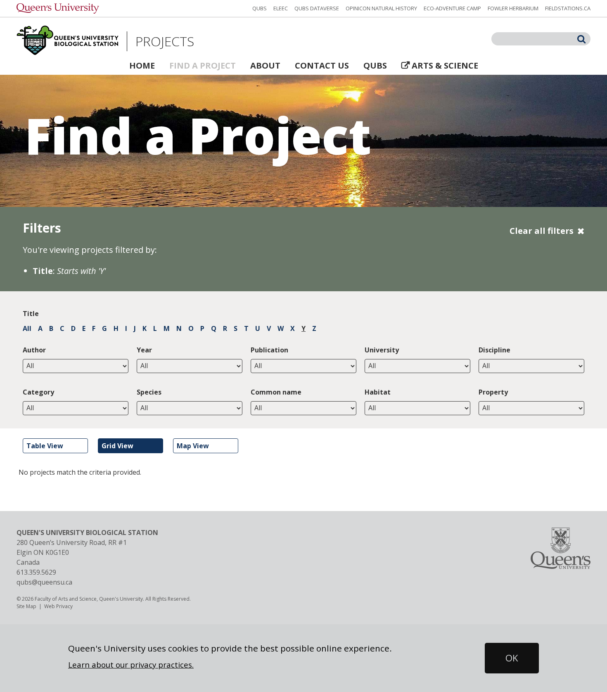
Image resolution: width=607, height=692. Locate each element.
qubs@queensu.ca (44, 582)
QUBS (259, 8)
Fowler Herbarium (513, 8)
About (265, 65)
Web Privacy (58, 606)
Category (38, 392)
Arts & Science (445, 65)
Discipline (494, 349)
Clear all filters (542, 230)
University (382, 349)
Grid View (117, 445)
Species (149, 392)
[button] (512, 658)
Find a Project (202, 65)
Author (34, 349)
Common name (276, 392)
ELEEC (280, 8)
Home (142, 65)
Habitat (378, 392)
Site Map (26, 606)
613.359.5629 (36, 572)
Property (493, 392)
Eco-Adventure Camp (452, 8)
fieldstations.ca (567, 8)
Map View (193, 445)
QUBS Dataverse (316, 8)
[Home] (68, 41)
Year (144, 349)
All (27, 328)
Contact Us (322, 65)
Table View (44, 445)
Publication (269, 349)
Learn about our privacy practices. (131, 664)
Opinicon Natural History (381, 8)
